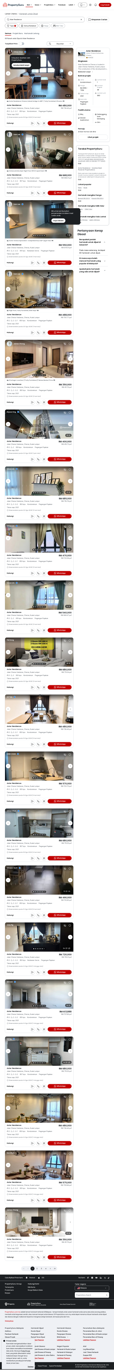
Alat (84, 1346)
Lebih (71, 5)
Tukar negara (80, 1284)
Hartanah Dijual (37, 1328)
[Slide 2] (35, 96)
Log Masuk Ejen (88, 1349)
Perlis (80, 188)
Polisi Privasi (25, 1351)
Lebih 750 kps (83, 220)
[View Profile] (16, 52)
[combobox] (45, 19)
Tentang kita (9, 1287)
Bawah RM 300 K (97, 198)
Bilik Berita (31, 1287)
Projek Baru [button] (48, 5)
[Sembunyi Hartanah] (65, 52)
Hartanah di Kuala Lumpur (66, 1349)
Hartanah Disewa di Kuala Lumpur (43, 1349)
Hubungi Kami (33, 1284)
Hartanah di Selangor (65, 1352)
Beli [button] (28, 5)
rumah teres (88, 159)
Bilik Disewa (61, 1337)
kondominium (99, 159)
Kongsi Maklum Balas (35, 1290)
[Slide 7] (44, 235)
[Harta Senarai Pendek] (70, 52)
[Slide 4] (39, 96)
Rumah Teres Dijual (38, 1337)
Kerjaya (7, 1293)
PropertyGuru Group (13, 1284)
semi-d (88, 161)
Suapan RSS (87, 1355)
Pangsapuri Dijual (37, 1334)
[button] (8, 33)
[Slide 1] (33, 96)
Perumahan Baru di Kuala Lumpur (95, 1334)
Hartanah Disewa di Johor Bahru (43, 1355)
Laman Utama (11, 14)
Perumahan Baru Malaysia (93, 1328)
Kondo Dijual (35, 1331)
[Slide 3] (37, 96)
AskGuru (8, 1331)
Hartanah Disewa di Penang (41, 1352)
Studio (80, 209)
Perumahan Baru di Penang (93, 1337)
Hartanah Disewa (64, 1328)
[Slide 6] (42, 96)
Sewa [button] (37, 5)
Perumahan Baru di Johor (92, 1331)
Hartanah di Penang (64, 1355)
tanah (103, 161)
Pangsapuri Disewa (64, 1334)
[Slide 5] (40, 96)
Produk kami (9, 1290)
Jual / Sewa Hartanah (90, 1352)
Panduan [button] (62, 5)
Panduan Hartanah (11, 1334)
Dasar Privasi (42, 1366)
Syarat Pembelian (55, 1366)
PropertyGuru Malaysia (14, 1328)
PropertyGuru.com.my (12, 1312)
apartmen (81, 161)
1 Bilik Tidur (88, 209)
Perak (85, 188)
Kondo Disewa (62, 1331)
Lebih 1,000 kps (94, 220)
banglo (94, 161)
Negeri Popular (63, 1346)
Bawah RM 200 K (84, 198)
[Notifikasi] (95, 5)
